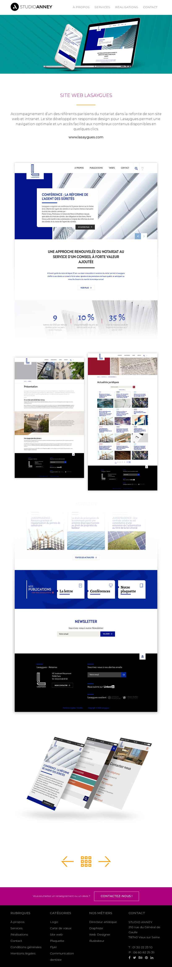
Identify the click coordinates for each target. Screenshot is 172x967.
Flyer (53, 947)
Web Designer (99, 934)
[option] (86, 44)
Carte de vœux (60, 928)
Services (102, 7)
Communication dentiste (62, 956)
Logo (54, 922)
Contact (150, 7)
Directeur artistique (103, 922)
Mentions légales (22, 953)
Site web (56, 934)
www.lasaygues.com (86, 137)
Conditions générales (25, 947)
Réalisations (126, 7)
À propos (81, 7)
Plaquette (57, 941)
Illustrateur (96, 941)
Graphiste (96, 928)
